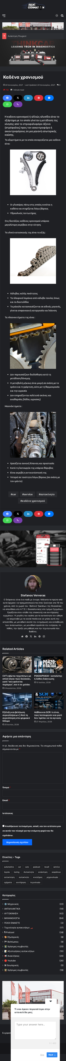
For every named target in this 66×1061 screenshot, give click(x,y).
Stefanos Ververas (33, 595)
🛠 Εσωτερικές (11, 965)
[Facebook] (7, 98)
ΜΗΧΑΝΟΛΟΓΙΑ (12, 918)
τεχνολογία (35, 882)
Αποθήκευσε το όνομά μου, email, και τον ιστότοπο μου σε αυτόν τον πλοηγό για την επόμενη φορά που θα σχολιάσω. (31, 831)
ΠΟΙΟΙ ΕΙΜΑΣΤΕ (12, 923)
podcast (36, 867)
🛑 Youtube (10, 960)
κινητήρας (37, 877)
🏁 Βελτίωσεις (11, 942)
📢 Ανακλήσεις (11, 956)
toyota (7, 872)
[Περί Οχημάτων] (33, 6)
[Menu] (3, 15)
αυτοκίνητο (47, 494)
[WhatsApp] (7, 104)
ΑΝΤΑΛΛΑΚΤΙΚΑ (12, 909)
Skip (42, 1055)
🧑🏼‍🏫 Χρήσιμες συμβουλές (16, 970)
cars (27, 867)
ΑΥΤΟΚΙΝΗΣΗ (11, 913)
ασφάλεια (56, 872)
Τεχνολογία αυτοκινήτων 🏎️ (18, 927)
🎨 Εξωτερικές (11, 937)
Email (6, 800)
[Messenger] (49, 98)
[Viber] (17, 104)
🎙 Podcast (9, 932)
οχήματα (8, 882)
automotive (9, 867)
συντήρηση (21, 882)
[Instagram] (44, 636)
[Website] (22, 636)
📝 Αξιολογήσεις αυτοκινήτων (19, 951)
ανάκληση (42, 872)
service (28, 494)
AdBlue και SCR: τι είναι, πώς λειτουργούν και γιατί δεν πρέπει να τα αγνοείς (48, 715)
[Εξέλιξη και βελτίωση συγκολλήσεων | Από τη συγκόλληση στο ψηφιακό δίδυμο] (17, 701)
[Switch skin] (56, 15)
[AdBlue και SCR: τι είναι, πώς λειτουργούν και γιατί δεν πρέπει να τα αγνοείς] (49, 701)
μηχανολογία (52, 877)
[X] (17, 98)
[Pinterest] (38, 98)
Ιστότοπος (7, 813)
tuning (16, 872)
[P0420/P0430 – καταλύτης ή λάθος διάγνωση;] (49, 664)
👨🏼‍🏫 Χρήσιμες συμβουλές (16, 946)
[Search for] (62, 15)
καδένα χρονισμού (33, 500)
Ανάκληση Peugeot (17, 36)
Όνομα (6, 787)
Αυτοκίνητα (29, 872)
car (14, 494)
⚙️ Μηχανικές (11, 904)
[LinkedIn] (28, 98)
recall (46, 867)
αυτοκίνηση (9, 877)
